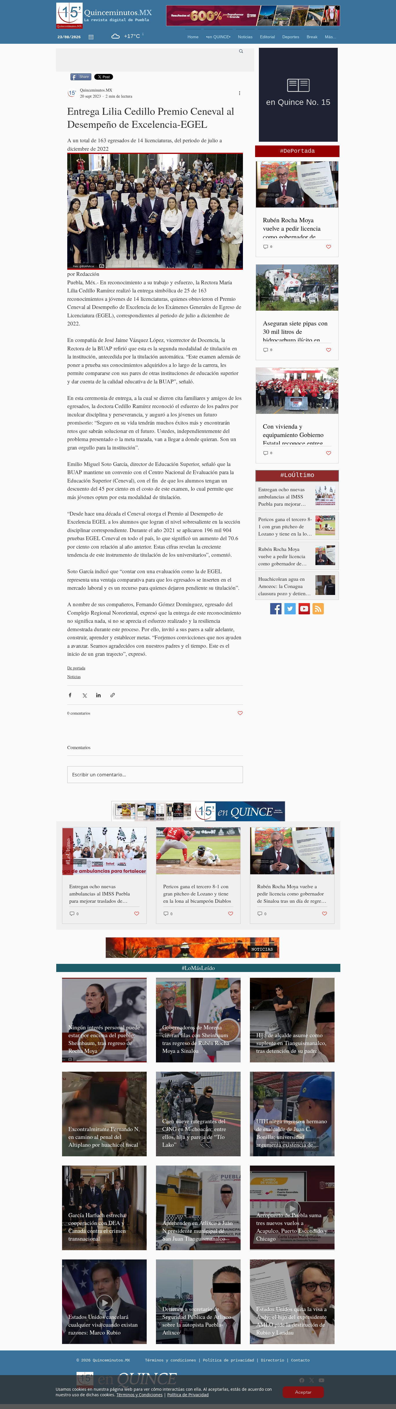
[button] (303, 1392)
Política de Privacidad (188, 1394)
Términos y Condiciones (140, 1394)
